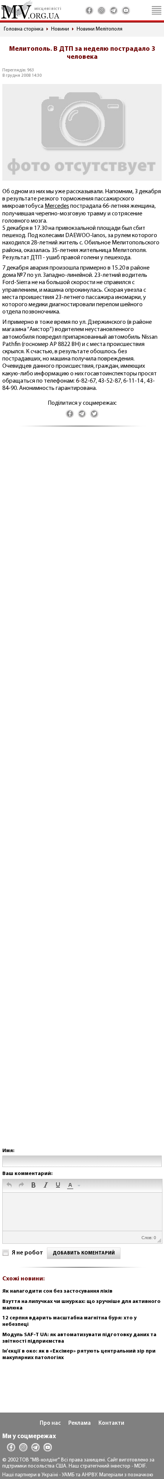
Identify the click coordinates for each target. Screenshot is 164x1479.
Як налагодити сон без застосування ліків (57, 1291)
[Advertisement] (82, 795)
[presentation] (9, 1185)
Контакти (111, 1423)
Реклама (79, 1423)
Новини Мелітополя (99, 29)
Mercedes (57, 206)
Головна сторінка (23, 29)
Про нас (50, 1423)
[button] (9, 1185)
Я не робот (27, 1253)
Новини (60, 29)
